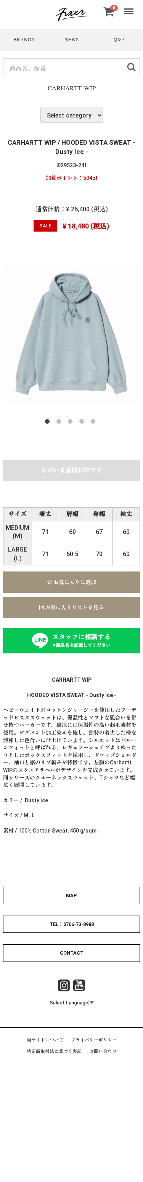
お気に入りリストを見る (74, 607)
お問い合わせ (103, 1051)
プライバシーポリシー (94, 1040)
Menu (129, 7)
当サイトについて (45, 1040)
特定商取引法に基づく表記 (54, 1051)
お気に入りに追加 (74, 582)
